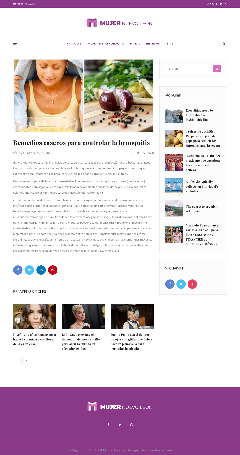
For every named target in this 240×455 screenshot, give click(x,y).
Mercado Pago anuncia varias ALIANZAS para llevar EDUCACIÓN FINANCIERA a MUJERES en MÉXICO (202, 234)
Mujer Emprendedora (106, 43)
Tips (169, 43)
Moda (135, 43)
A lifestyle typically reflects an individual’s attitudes (202, 186)
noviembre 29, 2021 (39, 153)
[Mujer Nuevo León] (120, 23)
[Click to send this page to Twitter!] (29, 270)
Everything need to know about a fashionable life (199, 115)
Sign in (210, 3)
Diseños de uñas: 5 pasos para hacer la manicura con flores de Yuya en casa (34, 339)
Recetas (153, 43)
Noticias (74, 43)
